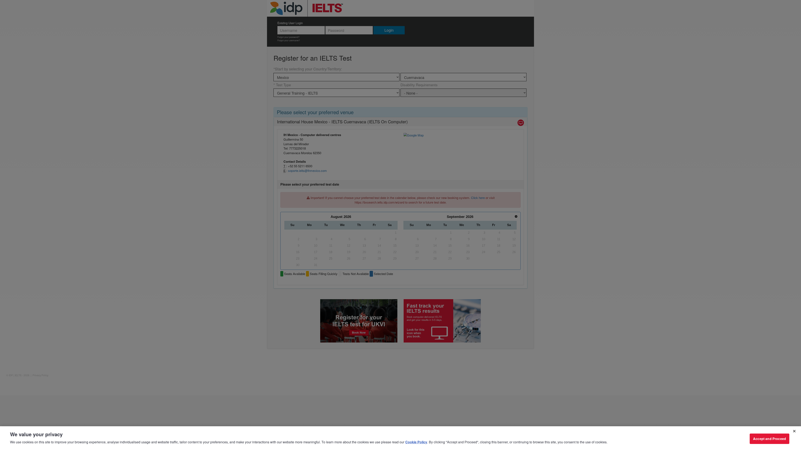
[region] (400, 438)
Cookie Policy (416, 442)
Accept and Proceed (769, 438)
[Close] (794, 431)
